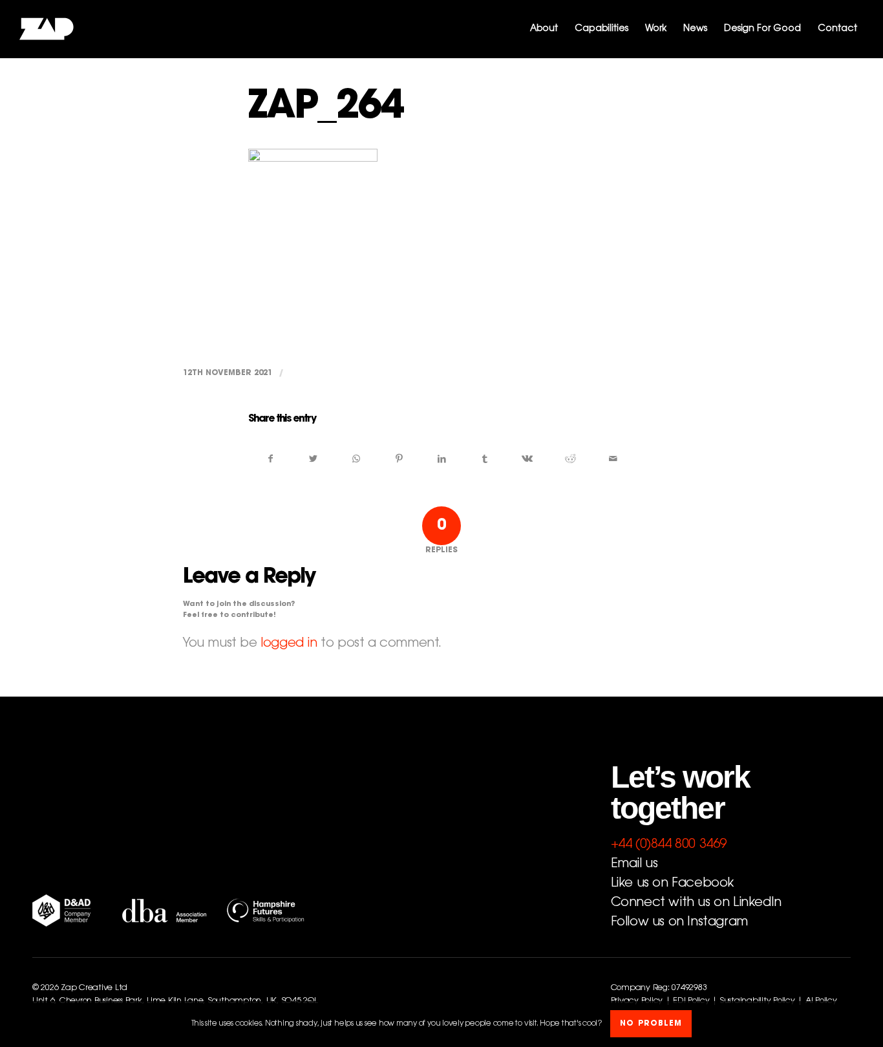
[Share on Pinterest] (399, 459)
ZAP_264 (325, 108)
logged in (289, 643)
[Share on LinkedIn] (442, 459)
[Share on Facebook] (270, 459)
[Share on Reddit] (570, 459)
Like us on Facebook (672, 883)
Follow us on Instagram (679, 922)
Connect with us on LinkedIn (696, 902)
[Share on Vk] (527, 459)
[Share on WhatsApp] (356, 459)
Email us (634, 864)
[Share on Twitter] (313, 459)
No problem (651, 1024)
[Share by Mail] (613, 459)
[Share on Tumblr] (484, 459)
